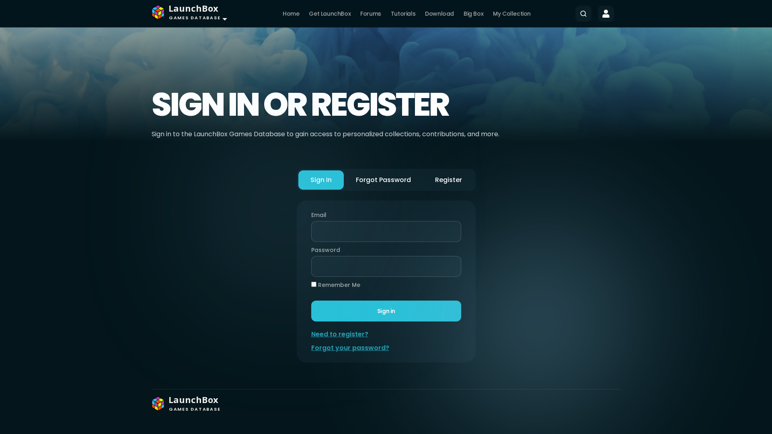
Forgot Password (383, 179)
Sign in (386, 311)
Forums (370, 14)
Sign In (321, 179)
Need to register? (339, 334)
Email (318, 215)
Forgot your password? (350, 347)
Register (448, 179)
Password (323, 250)
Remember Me (338, 285)
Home (291, 14)
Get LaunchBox (330, 14)
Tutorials (403, 14)
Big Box (473, 14)
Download (439, 14)
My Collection (512, 14)
